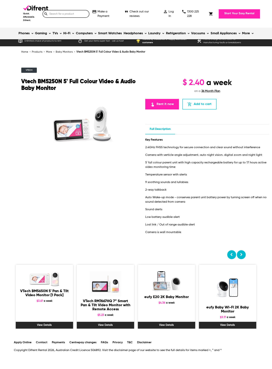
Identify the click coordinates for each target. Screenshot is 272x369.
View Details (44, 325)
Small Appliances (224, 33)
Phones (24, 33)
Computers (84, 33)
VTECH (29, 70)
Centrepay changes (82, 342)
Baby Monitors (64, 52)
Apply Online (22, 342)
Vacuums (198, 33)
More (246, 33)
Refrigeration (176, 33)
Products (37, 52)
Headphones (133, 33)
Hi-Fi (66, 33)
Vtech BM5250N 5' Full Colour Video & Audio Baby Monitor (110, 52)
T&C (130, 342)
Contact (41, 342)
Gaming (41, 33)
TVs (55, 33)
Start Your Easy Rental (239, 13)
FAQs (104, 342)
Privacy (118, 342)
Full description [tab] (160, 129)
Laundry (154, 33)
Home (24, 52)
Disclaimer (144, 342)
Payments (58, 342)
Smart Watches (110, 33)
